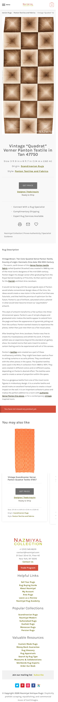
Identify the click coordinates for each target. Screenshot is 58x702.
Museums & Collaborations (28, 659)
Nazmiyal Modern (28, 617)
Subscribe (39, 675)
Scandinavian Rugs (32, 166)
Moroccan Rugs (28, 627)
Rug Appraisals (28, 653)
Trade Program (28, 568)
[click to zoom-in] (29, 75)
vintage (48, 396)
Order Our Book (27, 666)
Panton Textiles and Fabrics (24, 13)
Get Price (28, 185)
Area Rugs (28, 594)
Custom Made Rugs (28, 644)
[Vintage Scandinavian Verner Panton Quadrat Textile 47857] (24, 451)
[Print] (20, 224)
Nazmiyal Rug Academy (28, 601)
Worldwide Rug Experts (27, 663)
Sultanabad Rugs (28, 621)
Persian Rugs (28, 630)
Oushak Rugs (28, 624)
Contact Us (28, 562)
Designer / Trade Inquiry (28, 192)
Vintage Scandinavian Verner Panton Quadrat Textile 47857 (22, 478)
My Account (28, 591)
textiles (13, 352)
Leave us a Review (28, 598)
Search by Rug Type (28, 656)
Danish (11, 281)
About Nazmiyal (28, 588)
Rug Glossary (28, 650)
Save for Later (36, 224)
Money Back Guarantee (27, 647)
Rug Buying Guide (28, 585)
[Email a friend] (28, 224)
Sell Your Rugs (28, 582)
